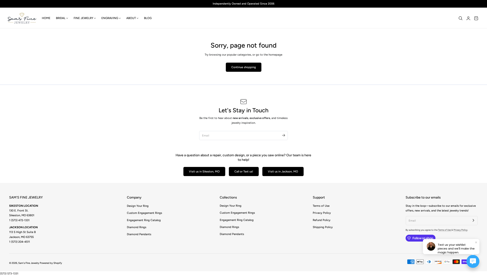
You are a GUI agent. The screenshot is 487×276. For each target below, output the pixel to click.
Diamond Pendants (139, 234)
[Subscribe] (283, 135)
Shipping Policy (323, 227)
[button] (460, 18)
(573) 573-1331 (9, 273)
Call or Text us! (243, 171)
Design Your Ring (138, 205)
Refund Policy (321, 220)
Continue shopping (243, 67)
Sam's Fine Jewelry (28, 263)
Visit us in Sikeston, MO (204, 171)
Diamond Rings (136, 227)
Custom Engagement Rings (144, 213)
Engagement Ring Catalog (144, 220)
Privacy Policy (322, 213)
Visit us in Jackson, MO (283, 171)
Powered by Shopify (51, 263)
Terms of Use (321, 205)
